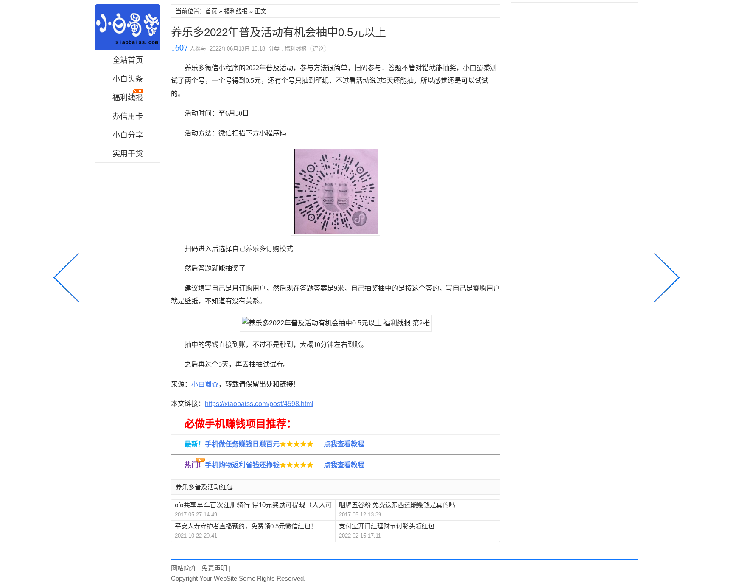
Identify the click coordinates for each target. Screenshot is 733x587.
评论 (318, 48)
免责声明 (214, 568)
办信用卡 (127, 116)
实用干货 (127, 154)
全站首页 (127, 60)
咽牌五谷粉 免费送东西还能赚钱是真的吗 (397, 504)
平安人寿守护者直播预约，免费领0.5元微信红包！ (246, 526)
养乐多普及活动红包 (204, 487)
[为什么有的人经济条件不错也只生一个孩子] (665, 276)
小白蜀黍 (127, 27)
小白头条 (127, 79)
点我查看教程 (344, 444)
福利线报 (236, 11)
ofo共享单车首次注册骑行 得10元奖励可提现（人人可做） (253, 505)
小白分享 (127, 135)
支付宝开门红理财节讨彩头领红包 (386, 526)
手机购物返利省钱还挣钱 (242, 464)
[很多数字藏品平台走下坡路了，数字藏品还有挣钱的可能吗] (68, 276)
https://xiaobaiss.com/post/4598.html (259, 403)
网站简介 (183, 568)
